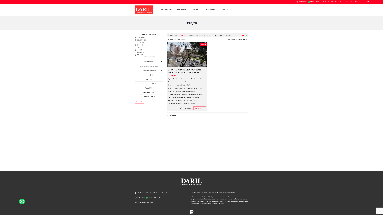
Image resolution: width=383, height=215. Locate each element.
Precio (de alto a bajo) (204, 35)
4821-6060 (302, 2)
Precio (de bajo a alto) (223, 35)
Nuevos (182, 35)
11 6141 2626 (314, 2)
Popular (191, 35)
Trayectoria (182, 10)
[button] (149, 61)
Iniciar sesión (376, 2)
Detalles (198, 108)
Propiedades (166, 10)
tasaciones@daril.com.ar (355, 2)
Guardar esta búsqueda (237, 39)
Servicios (197, 10)
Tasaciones (210, 10)
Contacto (225, 10)
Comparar (186, 108)
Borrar (139, 102)
